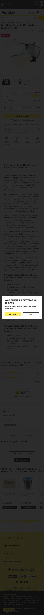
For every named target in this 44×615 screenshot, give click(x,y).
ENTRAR (12, 314)
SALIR (31, 314)
